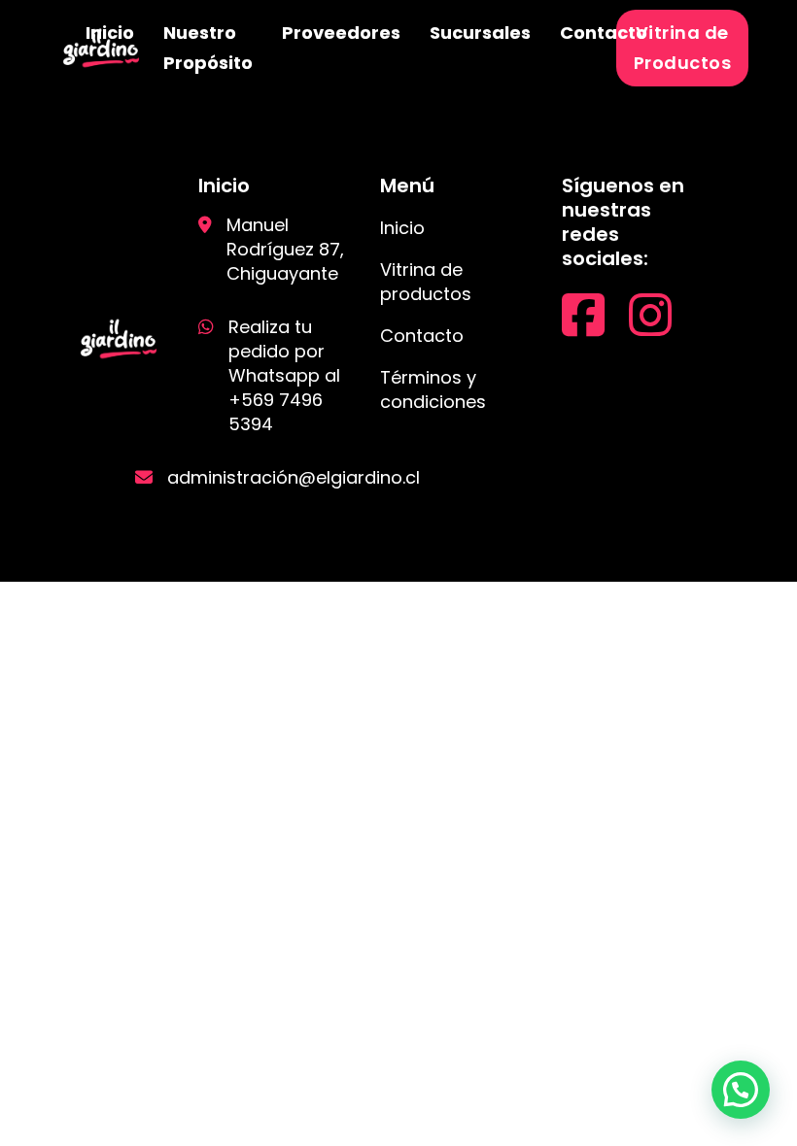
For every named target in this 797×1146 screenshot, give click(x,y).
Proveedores (341, 32)
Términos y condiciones (433, 389)
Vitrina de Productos (683, 47)
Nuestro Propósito (208, 47)
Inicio (110, 32)
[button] (740, 1090)
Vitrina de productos (425, 281)
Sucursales (480, 32)
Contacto (603, 32)
